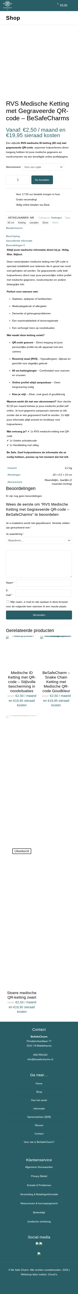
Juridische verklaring (39, 1221)
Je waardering (15, 533)
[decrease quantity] (10, 180)
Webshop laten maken (34, 1274)
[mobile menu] (73, 5)
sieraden (34, 222)
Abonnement (13, 166)
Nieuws (39, 1125)
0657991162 (40, 1054)
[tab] (39, 236)
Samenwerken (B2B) (39, 1116)
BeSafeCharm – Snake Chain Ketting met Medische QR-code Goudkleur (56, 682)
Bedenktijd (39, 1212)
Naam (10, 582)
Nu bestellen (42, 179)
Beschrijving (13, 236)
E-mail (9, 592)
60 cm (11, 222)
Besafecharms (14, 228)
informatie (39, 1108)
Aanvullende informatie (19, 240)
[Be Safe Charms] (7, 5)
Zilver (45, 222)
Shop (39, 1091)
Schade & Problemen (39, 1185)
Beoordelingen (15, 245)
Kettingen (56, 217)
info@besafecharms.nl (40, 1059)
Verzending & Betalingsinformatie (39, 1194)
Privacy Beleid (39, 1176)
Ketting (22, 222)
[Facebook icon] (39, 1280)
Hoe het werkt (39, 1100)
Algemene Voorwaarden (39, 1167)
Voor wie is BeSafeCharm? (39, 1141)
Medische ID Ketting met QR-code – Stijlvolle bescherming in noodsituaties (22, 682)
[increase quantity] (25, 180)
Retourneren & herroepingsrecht (39, 1203)
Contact (39, 1133)
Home (39, 1083)
